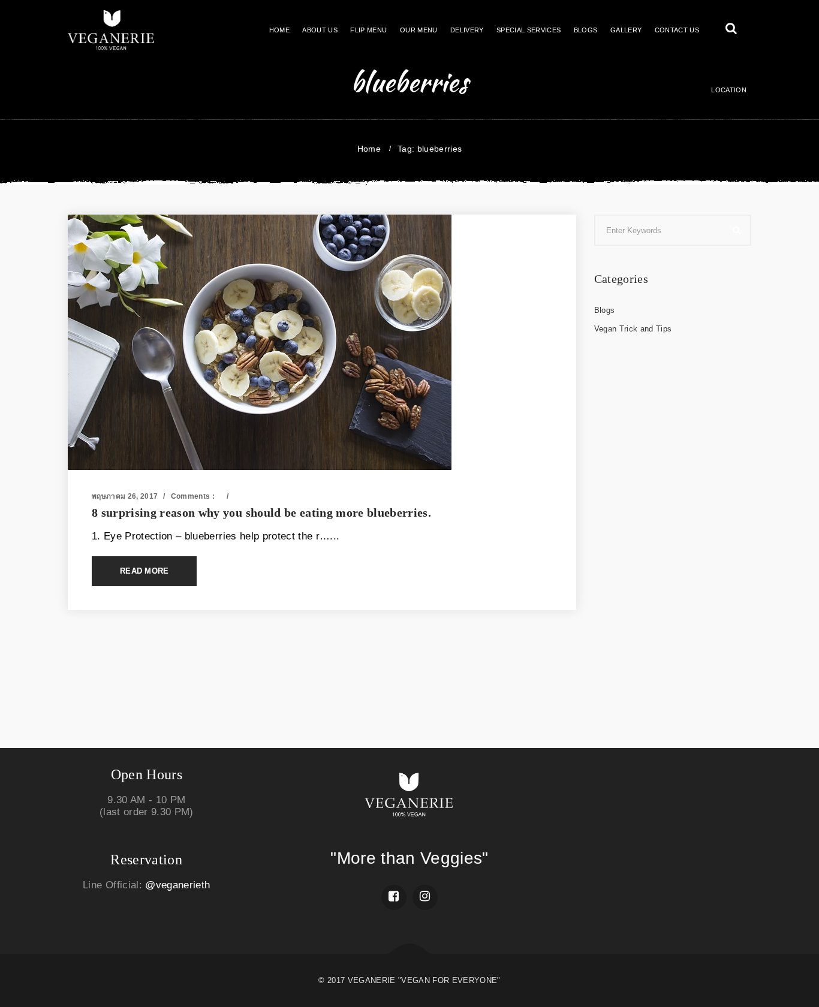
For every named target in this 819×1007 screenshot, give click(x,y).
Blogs (244, 496)
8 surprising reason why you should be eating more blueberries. (261, 512)
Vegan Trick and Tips (633, 328)
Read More (144, 570)
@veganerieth (177, 885)
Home (369, 148)
